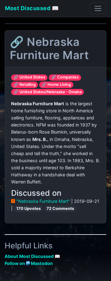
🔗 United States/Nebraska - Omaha (48, 92)
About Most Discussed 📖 (32, 256)
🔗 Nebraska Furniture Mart (49, 48)
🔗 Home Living (56, 84)
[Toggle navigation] (98, 8)
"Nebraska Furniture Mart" (43, 201)
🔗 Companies (65, 77)
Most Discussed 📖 (32, 8)
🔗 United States (29, 77)
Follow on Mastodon (29, 263)
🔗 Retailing (25, 84)
